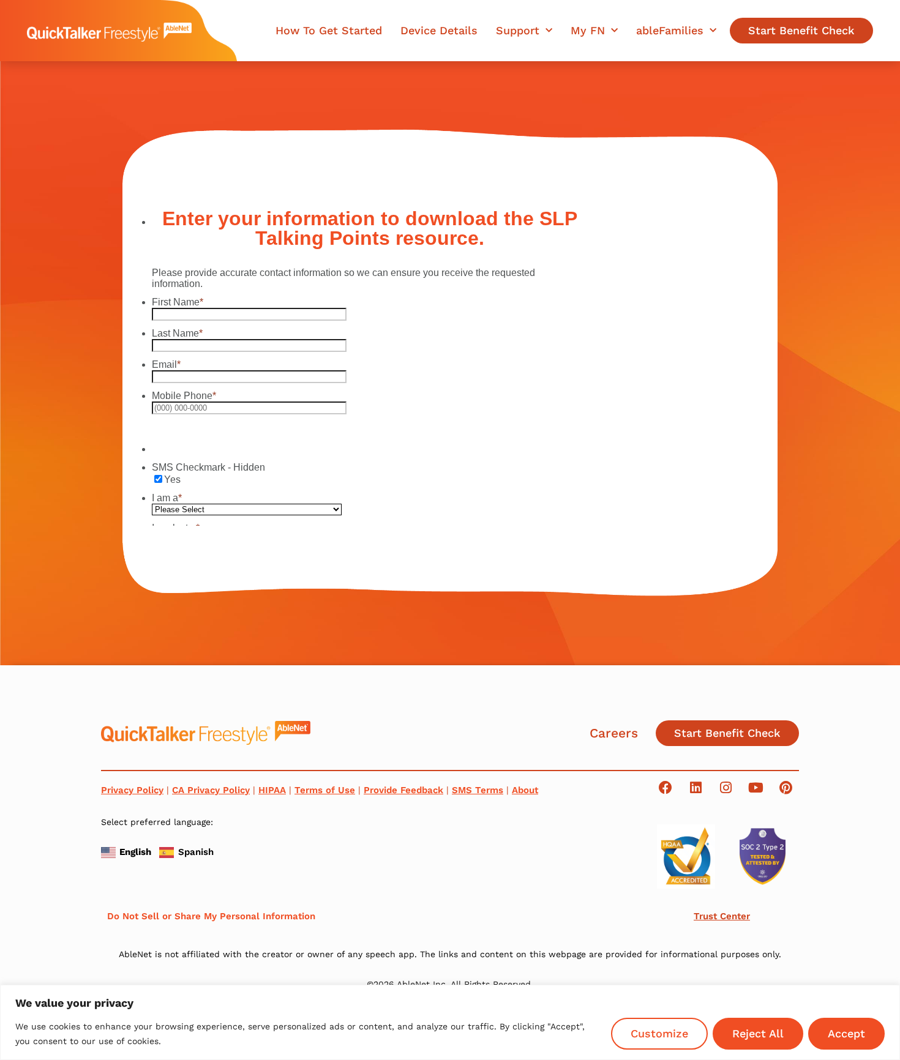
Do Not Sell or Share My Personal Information (211, 916)
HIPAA (272, 790)
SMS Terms (477, 790)
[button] (127, 851)
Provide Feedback (403, 790)
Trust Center (722, 916)
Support (517, 30)
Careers (614, 733)
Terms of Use (324, 790)
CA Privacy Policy (211, 790)
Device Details (439, 30)
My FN (588, 30)
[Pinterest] (785, 787)
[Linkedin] (695, 787)
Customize (659, 1033)
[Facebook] (665, 787)
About (525, 790)
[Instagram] (725, 787)
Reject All (758, 1033)
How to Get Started (329, 30)
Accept (846, 1033)
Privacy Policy (132, 790)
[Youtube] (755, 787)
